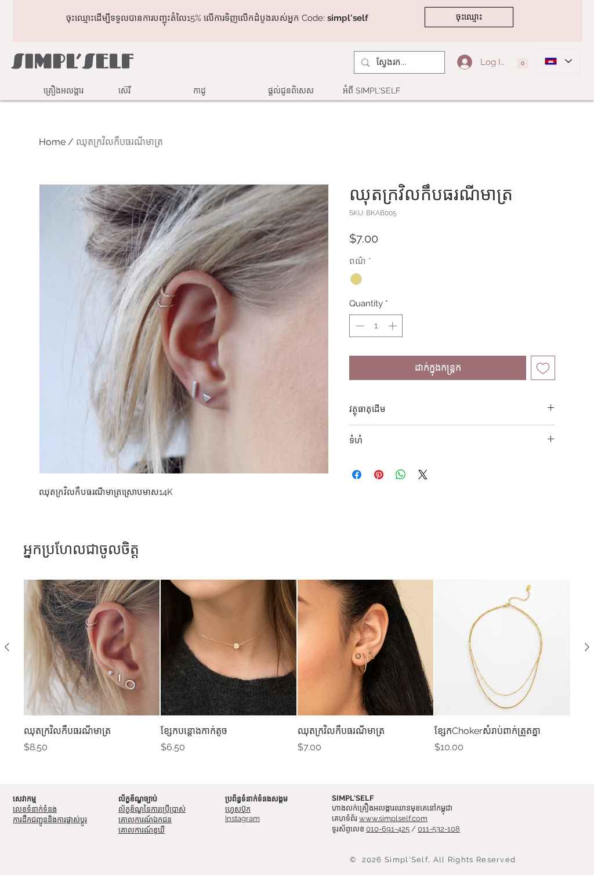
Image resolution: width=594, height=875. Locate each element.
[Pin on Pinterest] (379, 475)
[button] (522, 60)
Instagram (242, 818)
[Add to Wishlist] (543, 368)
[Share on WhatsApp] (401, 475)
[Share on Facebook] (357, 475)
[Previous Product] (7, 647)
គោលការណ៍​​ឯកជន (145, 819)
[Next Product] (587, 647)
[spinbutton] (376, 326)
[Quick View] (92, 647)
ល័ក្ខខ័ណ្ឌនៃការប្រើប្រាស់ (152, 809)
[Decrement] (359, 326)
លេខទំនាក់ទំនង (35, 809)
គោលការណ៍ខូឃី (141, 830)
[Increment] (393, 326)
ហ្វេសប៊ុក (238, 809)
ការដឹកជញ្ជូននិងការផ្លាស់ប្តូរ (50, 819)
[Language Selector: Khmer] (558, 61)
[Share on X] (423, 475)
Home (52, 141)
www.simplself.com (393, 818)
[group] (297, 673)
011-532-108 (439, 829)
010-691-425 (388, 829)
